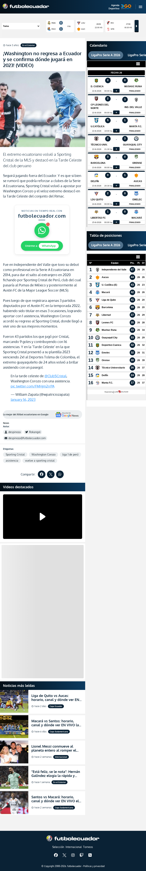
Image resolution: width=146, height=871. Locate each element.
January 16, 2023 (23, 399)
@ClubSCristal (55, 376)
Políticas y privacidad (94, 866)
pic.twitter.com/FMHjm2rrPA (32, 386)
